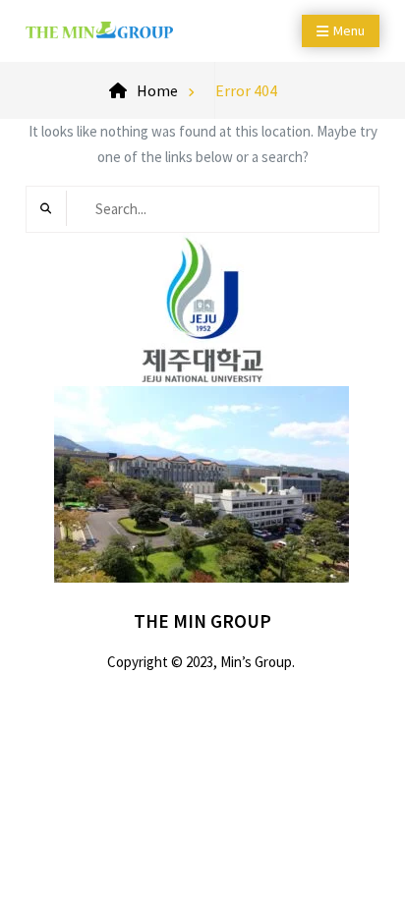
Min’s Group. (257, 661)
